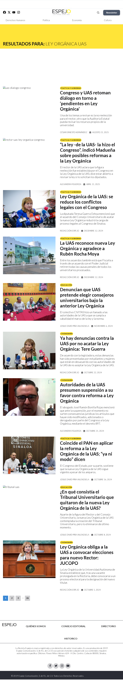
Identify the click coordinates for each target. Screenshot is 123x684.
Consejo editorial (73, 626)
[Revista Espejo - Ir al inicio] (9, 624)
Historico (70, 638)
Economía (77, 20)
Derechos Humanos (15, 20)
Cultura (107, 20)
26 (27, 598)
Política (46, 20)
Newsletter (111, 12)
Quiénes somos (36, 626)
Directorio (108, 626)
